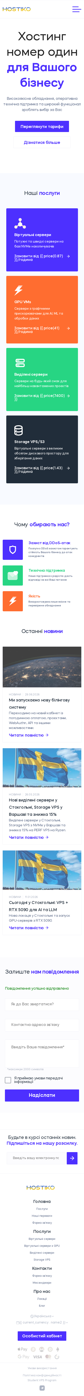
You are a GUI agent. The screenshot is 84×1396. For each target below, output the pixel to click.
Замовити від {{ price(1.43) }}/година (38, 470)
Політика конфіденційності (42, 1375)
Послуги (42, 1209)
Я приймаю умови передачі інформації (38, 1080)
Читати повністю (26, 735)
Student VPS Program (42, 1380)
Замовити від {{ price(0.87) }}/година (38, 258)
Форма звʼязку (42, 1223)
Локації (42, 1299)
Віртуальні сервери (42, 1239)
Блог (42, 1306)
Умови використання (42, 1368)
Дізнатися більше (42, 143)
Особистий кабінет (42, 1336)
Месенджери (42, 1283)
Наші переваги (42, 1216)
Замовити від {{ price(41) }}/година (37, 330)
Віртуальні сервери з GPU (42, 1246)
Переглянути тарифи (42, 127)
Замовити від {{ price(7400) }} (39, 397)
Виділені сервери (42, 1253)
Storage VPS (42, 1260)
